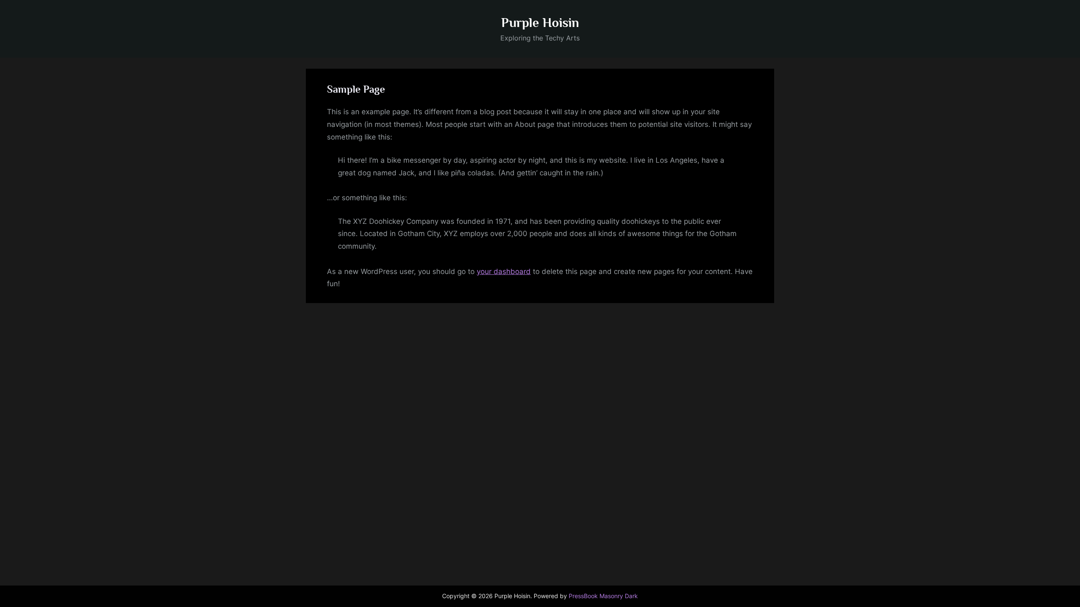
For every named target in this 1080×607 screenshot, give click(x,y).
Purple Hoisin (540, 22)
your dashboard (504, 271)
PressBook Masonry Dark (603, 596)
